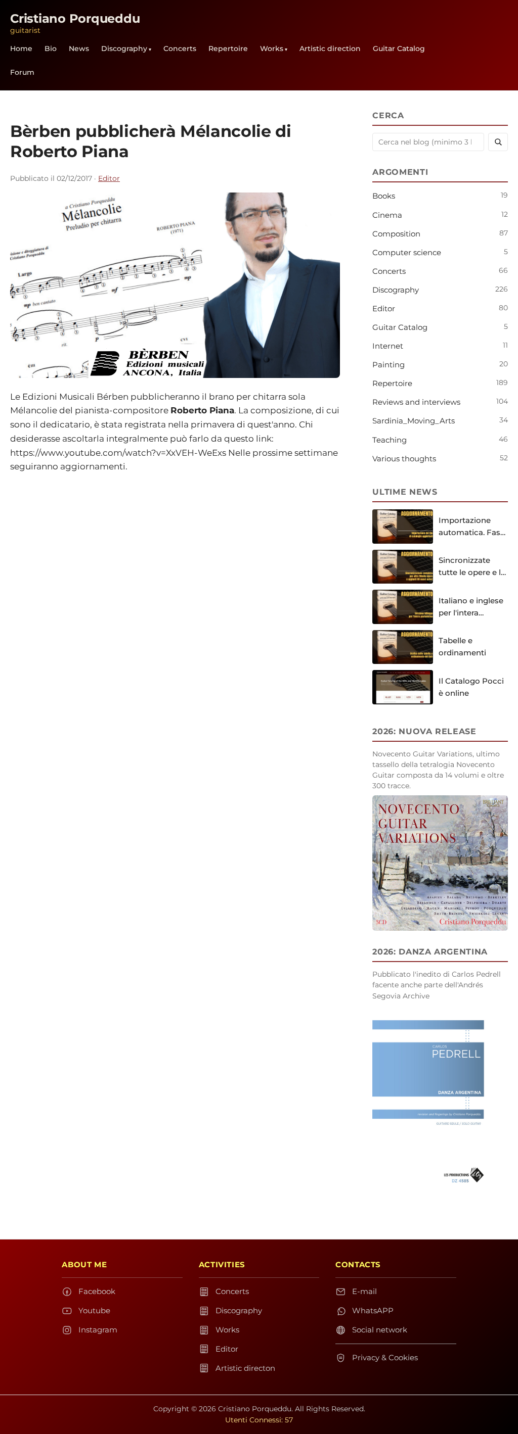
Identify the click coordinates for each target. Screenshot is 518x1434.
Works (271, 48)
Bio (51, 48)
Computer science (406, 252)
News (79, 48)
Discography (124, 48)
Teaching (389, 440)
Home (21, 48)
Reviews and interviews (416, 402)
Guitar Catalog (399, 48)
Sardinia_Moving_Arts (413, 420)
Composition (396, 233)
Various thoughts (404, 458)
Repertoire (228, 48)
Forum (22, 72)
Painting (388, 364)
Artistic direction (330, 48)
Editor (109, 178)
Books (383, 196)
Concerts (179, 48)
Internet (387, 346)
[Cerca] (498, 142)
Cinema (387, 215)
